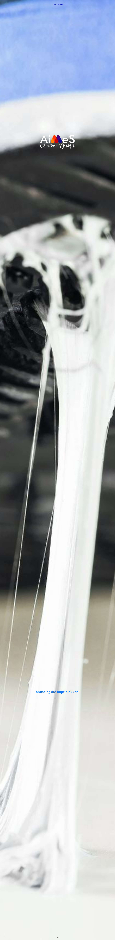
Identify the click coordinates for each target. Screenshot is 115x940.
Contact (60, 4)
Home (54, 4)
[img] (57, 470)
